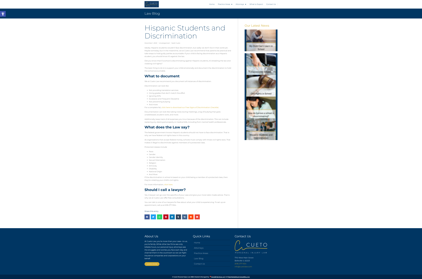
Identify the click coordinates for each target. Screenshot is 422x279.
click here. (168, 185)
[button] (3, 14)
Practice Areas (224, 4)
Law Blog (152, 13)
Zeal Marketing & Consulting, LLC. (239, 277)
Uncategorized (164, 43)
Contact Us (271, 4)
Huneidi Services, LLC (218, 277)
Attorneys (240, 4)
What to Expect (256, 4)
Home (212, 4)
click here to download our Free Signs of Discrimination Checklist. (190, 107)
